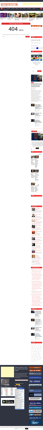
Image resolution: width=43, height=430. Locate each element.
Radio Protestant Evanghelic (35, 28)
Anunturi (34, 8)
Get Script (17, 409)
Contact (24, 8)
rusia (32, 356)
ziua (32, 361)
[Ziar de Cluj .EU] (35, 381)
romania (35, 354)
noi (38, 351)
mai (32, 351)
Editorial (13, 8)
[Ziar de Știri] (35, 370)
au (39, 344)
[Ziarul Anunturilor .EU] (35, 377)
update (35, 359)
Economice (8, 8)
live (37, 349)
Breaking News (36, 212)
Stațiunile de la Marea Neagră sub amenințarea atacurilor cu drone (38, 114)
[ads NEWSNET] (35, 394)
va (37, 359)
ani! (35, 344)
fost (33, 349)
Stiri (4, 8)
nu (40, 351)
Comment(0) (33, 89)
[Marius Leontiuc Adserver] (29, 387)
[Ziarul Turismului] (35, 407)
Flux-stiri (32, 82)
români (39, 354)
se (37, 356)
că (38, 346)
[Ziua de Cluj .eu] (35, 373)
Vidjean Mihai (33, 88)
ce (34, 346)
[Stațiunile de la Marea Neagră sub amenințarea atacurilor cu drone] (33, 113)
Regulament (29, 8)
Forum (21, 8)
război (35, 356)
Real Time (19, 409)
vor (39, 359)
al (33, 344)
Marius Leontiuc (40, 221)
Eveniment (39, 264)
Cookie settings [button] (21, 428)
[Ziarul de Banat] (35, 367)
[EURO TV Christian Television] (35, 422)
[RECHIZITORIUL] (35, 398)
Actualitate (34, 223)
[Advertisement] (32, 4)
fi (31, 349)
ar (37, 344)
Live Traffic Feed (19, 388)
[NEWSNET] (35, 390)
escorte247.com (34, 281)
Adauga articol (5, 10)
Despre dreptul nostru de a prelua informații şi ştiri (21, 369)
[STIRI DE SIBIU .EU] (35, 403)
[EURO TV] (35, 414)
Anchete (39, 247)
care (32, 346)
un (31, 359)
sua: (39, 356)
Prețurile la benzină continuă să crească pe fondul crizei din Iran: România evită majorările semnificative (36, 85)
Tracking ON (22, 409)
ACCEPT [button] (27, 428)
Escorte (33, 294)
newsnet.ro (25, 380)
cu (36, 346)
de (40, 346)
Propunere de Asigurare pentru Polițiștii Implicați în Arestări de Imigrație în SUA (38, 121)
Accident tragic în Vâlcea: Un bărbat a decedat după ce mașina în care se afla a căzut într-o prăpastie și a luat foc (38, 106)
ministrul (35, 351)
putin (32, 354)
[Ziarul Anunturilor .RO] (35, 385)
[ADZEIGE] (35, 411)
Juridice (17, 8)
